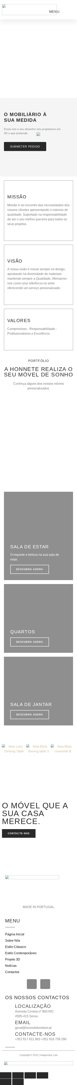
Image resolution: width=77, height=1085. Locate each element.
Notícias (11, 965)
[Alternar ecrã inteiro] (18, 1075)
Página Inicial (14, 934)
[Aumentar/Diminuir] (5, 1075)
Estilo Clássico (15, 947)
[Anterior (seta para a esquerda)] (5, 1082)
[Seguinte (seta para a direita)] (18, 1082)
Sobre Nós (12, 940)
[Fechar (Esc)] (42, 1075)
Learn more (14, 232)
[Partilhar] (30, 1075)
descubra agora (29, 477)
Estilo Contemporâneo (21, 953)
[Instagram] (45, 984)
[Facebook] (32, 984)
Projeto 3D (12, 959)
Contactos (12, 972)
